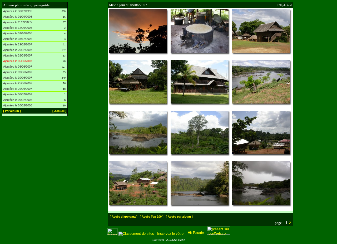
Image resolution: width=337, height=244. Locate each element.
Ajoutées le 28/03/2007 (17, 55)
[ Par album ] (12, 110)
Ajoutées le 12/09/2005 (17, 27)
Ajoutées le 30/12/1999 (17, 11)
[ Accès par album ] (179, 216)
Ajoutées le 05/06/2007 (17, 61)
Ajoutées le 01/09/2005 (17, 16)
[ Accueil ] (59, 110)
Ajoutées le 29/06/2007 (17, 88)
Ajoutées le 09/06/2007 (17, 72)
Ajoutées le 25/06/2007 (17, 83)
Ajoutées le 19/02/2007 (17, 44)
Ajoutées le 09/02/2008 (17, 99)
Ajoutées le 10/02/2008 (17, 105)
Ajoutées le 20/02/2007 (17, 49)
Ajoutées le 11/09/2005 (17, 22)
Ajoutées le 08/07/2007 (17, 94)
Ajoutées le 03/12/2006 (17, 38)
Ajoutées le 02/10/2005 (17, 33)
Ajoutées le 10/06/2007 (17, 77)
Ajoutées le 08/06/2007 (17, 66)
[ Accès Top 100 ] (151, 216)
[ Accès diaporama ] (123, 216)
